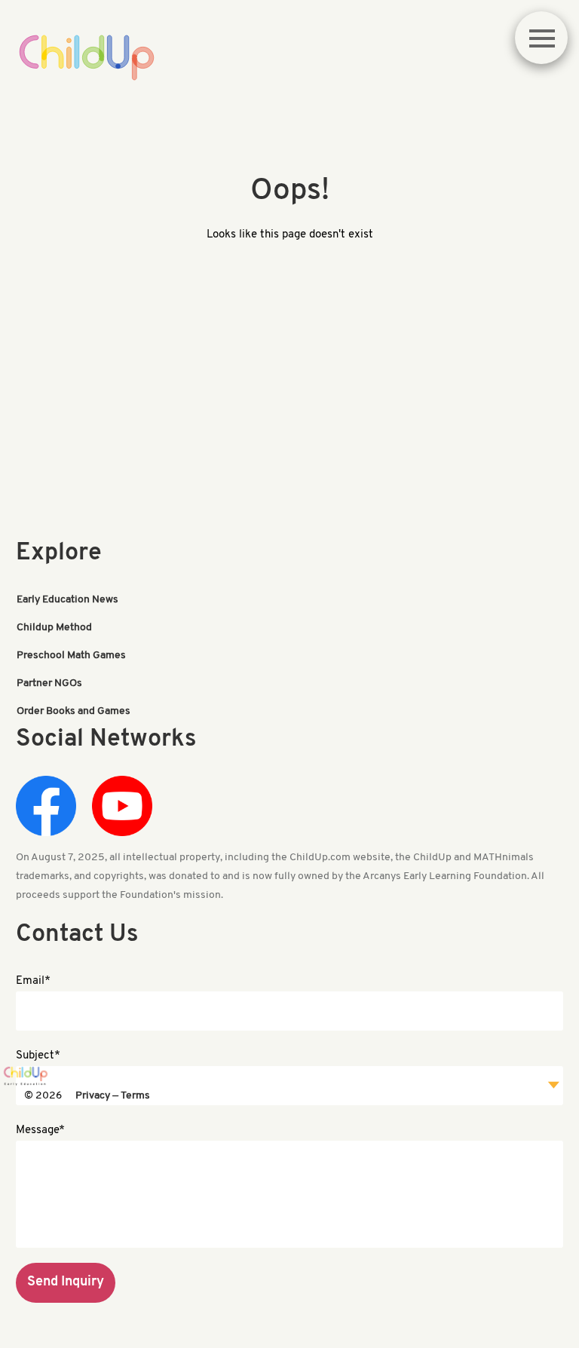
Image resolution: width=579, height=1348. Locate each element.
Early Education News (67, 599)
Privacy (92, 1095)
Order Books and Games (73, 711)
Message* (40, 1130)
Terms (135, 1095)
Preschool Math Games (71, 655)
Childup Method (54, 627)
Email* (33, 981)
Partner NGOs (49, 683)
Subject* (38, 1056)
